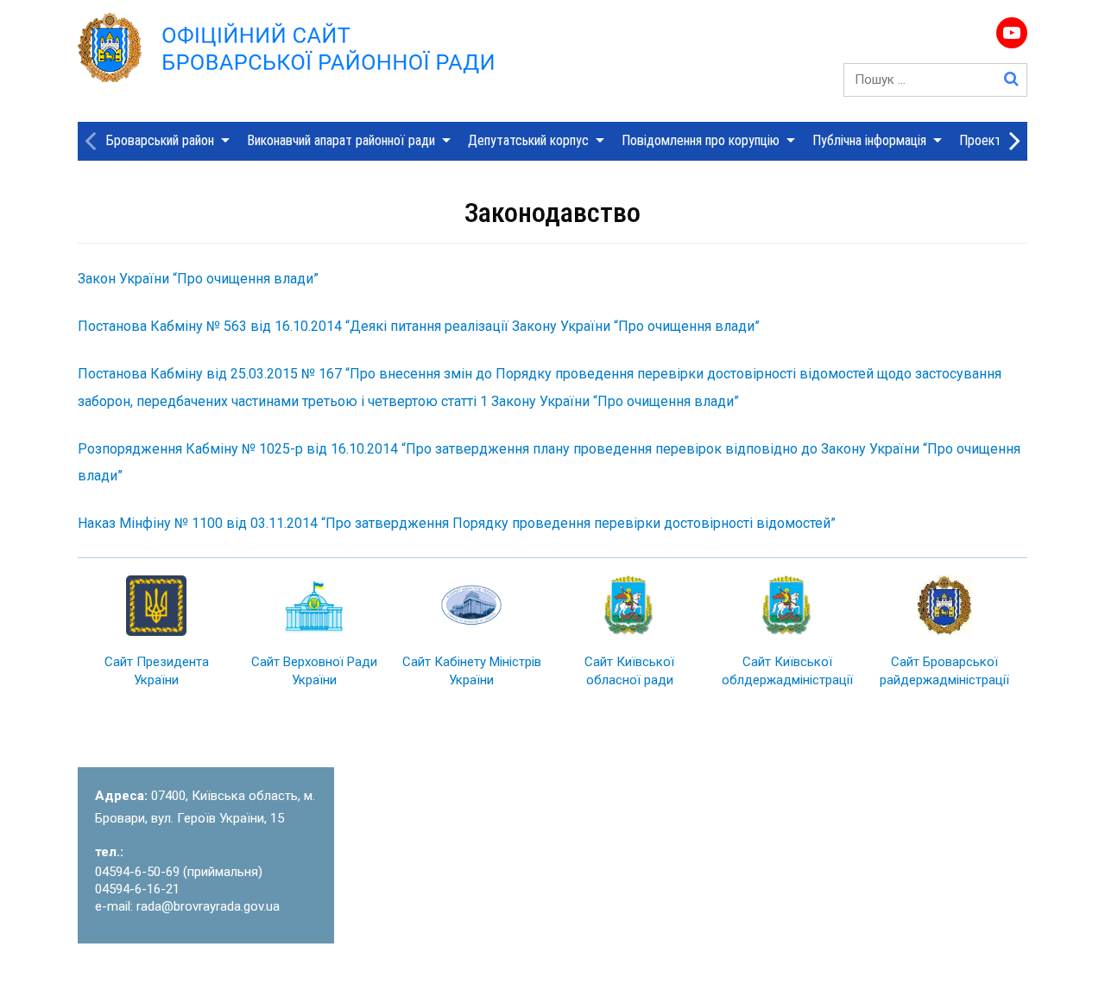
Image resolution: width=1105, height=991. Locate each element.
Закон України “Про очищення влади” (198, 278)
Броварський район (160, 140)
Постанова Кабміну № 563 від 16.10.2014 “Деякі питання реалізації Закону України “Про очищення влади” (419, 326)
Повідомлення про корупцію (701, 140)
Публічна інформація (869, 140)
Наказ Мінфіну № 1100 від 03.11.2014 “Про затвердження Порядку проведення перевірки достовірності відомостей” (457, 523)
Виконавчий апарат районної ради (341, 140)
